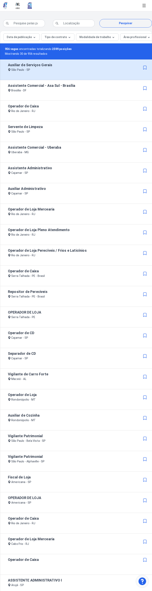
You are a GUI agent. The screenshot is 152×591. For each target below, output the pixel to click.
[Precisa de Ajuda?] (142, 581)
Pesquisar (125, 23)
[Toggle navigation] (144, 5)
